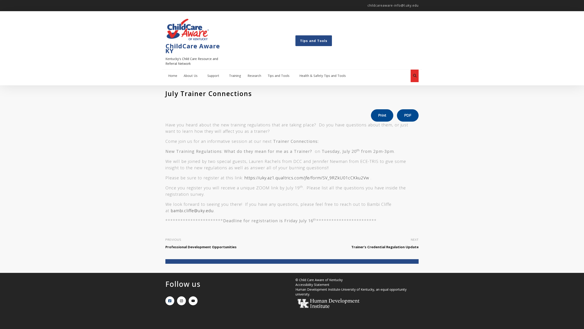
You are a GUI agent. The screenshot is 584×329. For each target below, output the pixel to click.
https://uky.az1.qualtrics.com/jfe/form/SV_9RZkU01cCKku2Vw (306, 177)
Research (254, 75)
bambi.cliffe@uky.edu (192, 210)
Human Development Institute (317, 289)
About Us (191, 75)
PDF (407, 115)
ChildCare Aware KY (192, 48)
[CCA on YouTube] (193, 300)
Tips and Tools (313, 41)
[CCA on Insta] (181, 300)
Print (382, 115)
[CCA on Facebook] (169, 300)
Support (213, 75)
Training (235, 75)
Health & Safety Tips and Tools (322, 75)
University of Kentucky (357, 289)
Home (172, 75)
